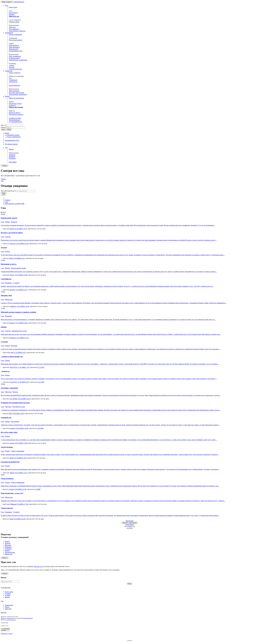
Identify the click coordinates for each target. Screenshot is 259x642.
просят (13, 49)
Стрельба (4, 342)
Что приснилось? (8, 191)
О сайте (7, 595)
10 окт (3, 384)
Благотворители (14, 85)
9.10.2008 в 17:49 (22, 504)
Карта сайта (9, 592)
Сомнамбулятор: (18, 2)
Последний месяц (15, 40)
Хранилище (9, 605)
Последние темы (15, 103)
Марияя (13, 504)
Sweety (12, 275)
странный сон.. (6, 417)
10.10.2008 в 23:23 (24, 399)
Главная (7, 200)
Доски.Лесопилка (7, 478)
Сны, (6, 5)
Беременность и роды (19, 331)
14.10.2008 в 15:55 (20, 229)
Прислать (8, 609)
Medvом (3, 618)
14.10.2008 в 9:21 (19, 258)
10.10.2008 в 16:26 (22, 428)
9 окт (2, 474)
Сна (10, 78)
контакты (14, 91)
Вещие (7, 268)
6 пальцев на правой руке (10, 462)
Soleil (11, 519)
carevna (12, 443)
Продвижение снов (15, 51)
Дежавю (4, 247)
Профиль (12, 156)
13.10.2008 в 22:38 (21, 275)
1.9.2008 (37, 489)
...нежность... (5, 371)
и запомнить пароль (12, 135)
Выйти (11, 149)
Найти (129, 583)
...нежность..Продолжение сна (11, 356)
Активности (13, 82)
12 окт (3, 291)
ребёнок (4, 327)
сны (12, 27)
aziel (12, 352)
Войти (3, 129)
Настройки (12, 162)
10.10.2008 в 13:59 (21, 443)
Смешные (8, 549)
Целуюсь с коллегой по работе (12, 233)
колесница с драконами (9, 388)
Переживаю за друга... (9, 264)
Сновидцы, (9, 71)
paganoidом (10, 618)
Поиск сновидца (14, 72)
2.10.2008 (40, 428)
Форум (7, 597)
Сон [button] (3, 180)
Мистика (8, 392)
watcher (11, 489)
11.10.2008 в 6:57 (23, 382)
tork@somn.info (11, 619)
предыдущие (129, 522)
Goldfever (13, 306)
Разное (7, 96)
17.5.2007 (41, 367)
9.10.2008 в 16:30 (19, 519)
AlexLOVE (13, 367)
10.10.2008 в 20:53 (18, 413)
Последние (13, 13)
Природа (14, 222)
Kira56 (12, 229)
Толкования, (9, 33)
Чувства (8, 237)
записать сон (38, 566)
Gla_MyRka (14, 399)
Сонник (11, 67)
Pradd (11, 258)
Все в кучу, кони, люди (9, 432)
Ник (2, 125)
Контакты (12, 158)
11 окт (3, 308)
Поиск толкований (15, 34)
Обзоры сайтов (14, 22)
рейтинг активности (18, 94)
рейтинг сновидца (17, 31)
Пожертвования (14, 120)
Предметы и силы (19, 406)
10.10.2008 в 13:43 (20, 458)
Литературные (10, 552)
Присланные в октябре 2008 (14, 203)
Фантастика (15, 421)
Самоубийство (6, 279)
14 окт (3, 214)
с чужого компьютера (13, 137)
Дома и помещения (17, 451)
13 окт (3, 260)
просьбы (14, 47)
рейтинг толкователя (18, 60)
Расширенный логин (12, 140)
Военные (14, 345)
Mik (10, 413)
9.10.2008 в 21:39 (20, 489)
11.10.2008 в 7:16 (23, 367)
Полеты (15, 392)
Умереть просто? (7, 508)
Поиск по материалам (16, 98)
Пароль (3, 127)
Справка (8, 593)
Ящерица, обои (6, 295)
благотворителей (27, 618)
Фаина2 (12, 323)
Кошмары (8, 283)
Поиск (7, 607)
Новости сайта (14, 112)
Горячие (11, 14)
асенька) (12, 428)
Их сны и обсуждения (16, 92)
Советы (11, 65)
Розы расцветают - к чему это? (12, 493)
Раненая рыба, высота (9, 218)
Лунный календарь (15, 69)
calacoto (12, 290)
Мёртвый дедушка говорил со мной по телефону (18, 312)
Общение (12, 155)
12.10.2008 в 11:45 (22, 306)
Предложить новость (16, 114)
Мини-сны (9, 299)
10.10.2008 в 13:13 (21, 473)
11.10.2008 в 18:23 (21, 323)
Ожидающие (14, 45)
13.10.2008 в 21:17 (21, 290)
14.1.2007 (41, 382)
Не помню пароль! (11, 144)
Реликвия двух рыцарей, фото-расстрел (15, 403)
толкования (15, 56)
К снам (14, 58)
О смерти (16, 283)
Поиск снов (13, 7)
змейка (12, 473)
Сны (6, 202)
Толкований (13, 80)
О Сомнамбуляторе (15, 122)
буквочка (13, 338)
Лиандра (13, 243)
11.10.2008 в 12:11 (22, 338)
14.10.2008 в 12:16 (22, 243)
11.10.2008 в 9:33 (20, 352)
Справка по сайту (15, 118)
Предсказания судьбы (18, 268)
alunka (12, 458)
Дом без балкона (7, 447)
